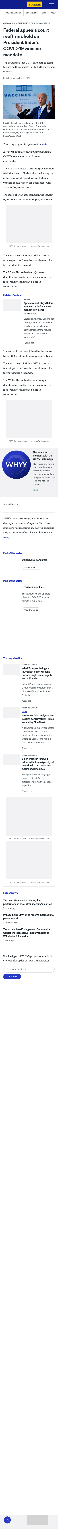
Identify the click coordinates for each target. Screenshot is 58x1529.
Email (30, 504)
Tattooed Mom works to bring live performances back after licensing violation (27, 902)
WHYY (11, 5)
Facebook (17, 504)
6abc (45, 144)
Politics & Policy (13, 13)
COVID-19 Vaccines (40, 23)
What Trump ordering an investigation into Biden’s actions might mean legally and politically (37, 673)
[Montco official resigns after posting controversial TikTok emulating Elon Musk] (11, 715)
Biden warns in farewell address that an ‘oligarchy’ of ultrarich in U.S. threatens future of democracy (38, 764)
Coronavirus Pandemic (15, 23)
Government (31, 13)
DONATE (36, 4)
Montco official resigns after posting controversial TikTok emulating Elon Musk (38, 719)
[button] (7, 1519)
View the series (31, 567)
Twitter (23, 504)
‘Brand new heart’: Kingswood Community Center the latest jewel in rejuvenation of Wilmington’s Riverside (26, 932)
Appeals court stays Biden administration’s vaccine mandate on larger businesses (38, 308)
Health (27, 299)
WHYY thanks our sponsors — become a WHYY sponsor (29, 246)
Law (44, 13)
